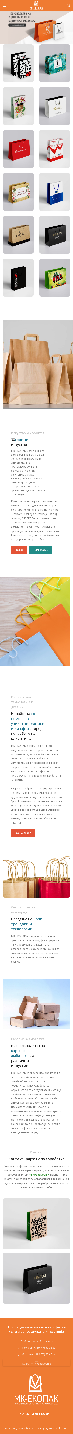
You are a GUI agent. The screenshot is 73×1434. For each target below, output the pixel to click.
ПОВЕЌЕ (19, 549)
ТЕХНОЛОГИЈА (23, 832)
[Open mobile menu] (4, 5)
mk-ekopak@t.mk (39, 1174)
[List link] (36, 1348)
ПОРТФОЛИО (40, 549)
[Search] (68, 5)
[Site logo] (36, 5)
